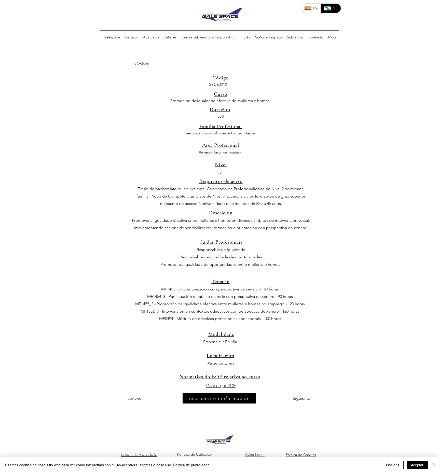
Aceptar (417, 464)
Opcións (392, 464)
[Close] (434, 465)
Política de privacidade (191, 464)
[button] (150, 64)
